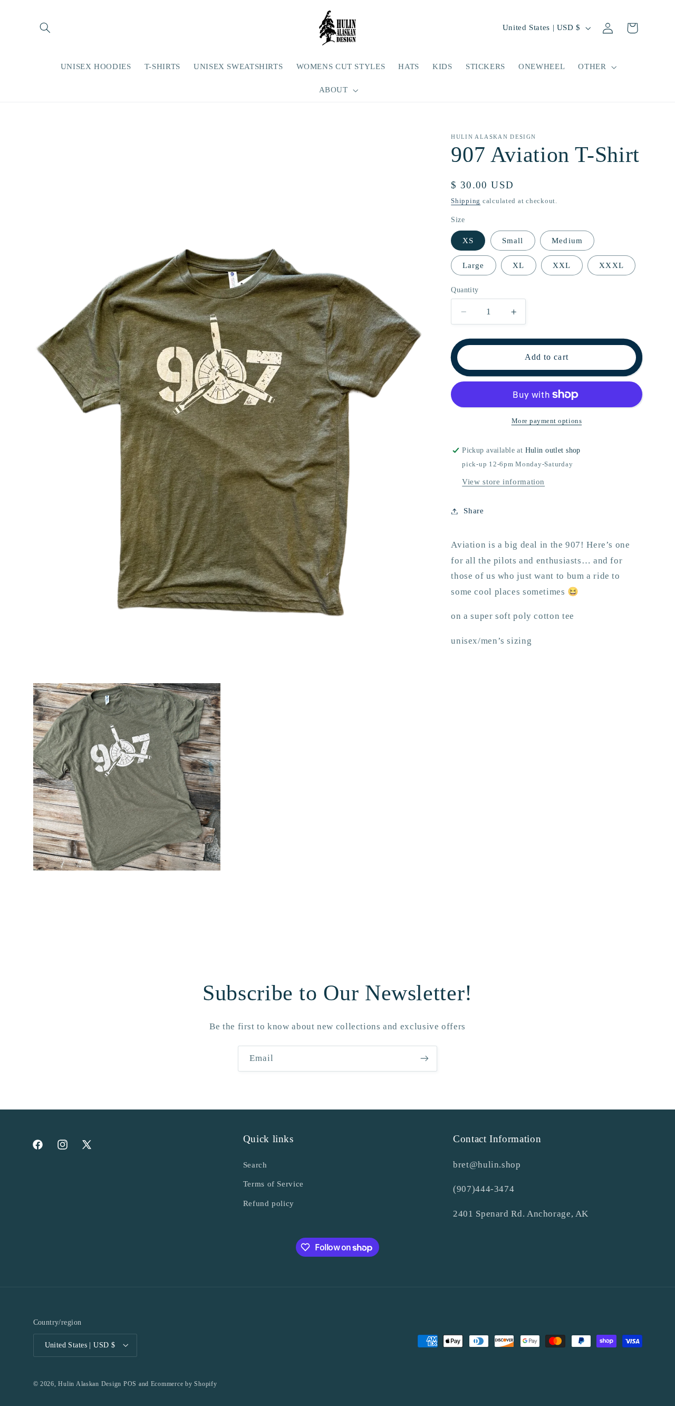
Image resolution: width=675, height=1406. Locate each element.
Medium (567, 240)
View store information (503, 481)
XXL (562, 265)
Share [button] (474, 510)
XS (468, 240)
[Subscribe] (424, 1059)
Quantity (464, 290)
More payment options (547, 421)
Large (473, 265)
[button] (45, 28)
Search (255, 1164)
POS (130, 1383)
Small (512, 240)
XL (518, 265)
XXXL (611, 265)
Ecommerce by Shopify (184, 1383)
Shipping (465, 201)
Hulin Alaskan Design (89, 1383)
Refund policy (268, 1203)
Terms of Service (273, 1184)
